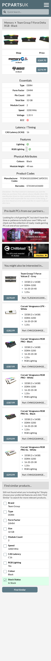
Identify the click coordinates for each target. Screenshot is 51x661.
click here (6, 203)
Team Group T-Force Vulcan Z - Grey (31, 275)
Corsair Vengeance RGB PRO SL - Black (33, 412)
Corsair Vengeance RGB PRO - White (33, 376)
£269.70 (42, 60)
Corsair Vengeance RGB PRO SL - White (33, 448)
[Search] (4, 12)
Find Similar (20, 589)
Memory (9, 22)
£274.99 (42, 69)
